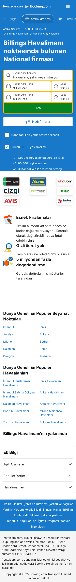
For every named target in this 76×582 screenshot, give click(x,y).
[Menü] (68, 6)
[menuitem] (38, 19)
